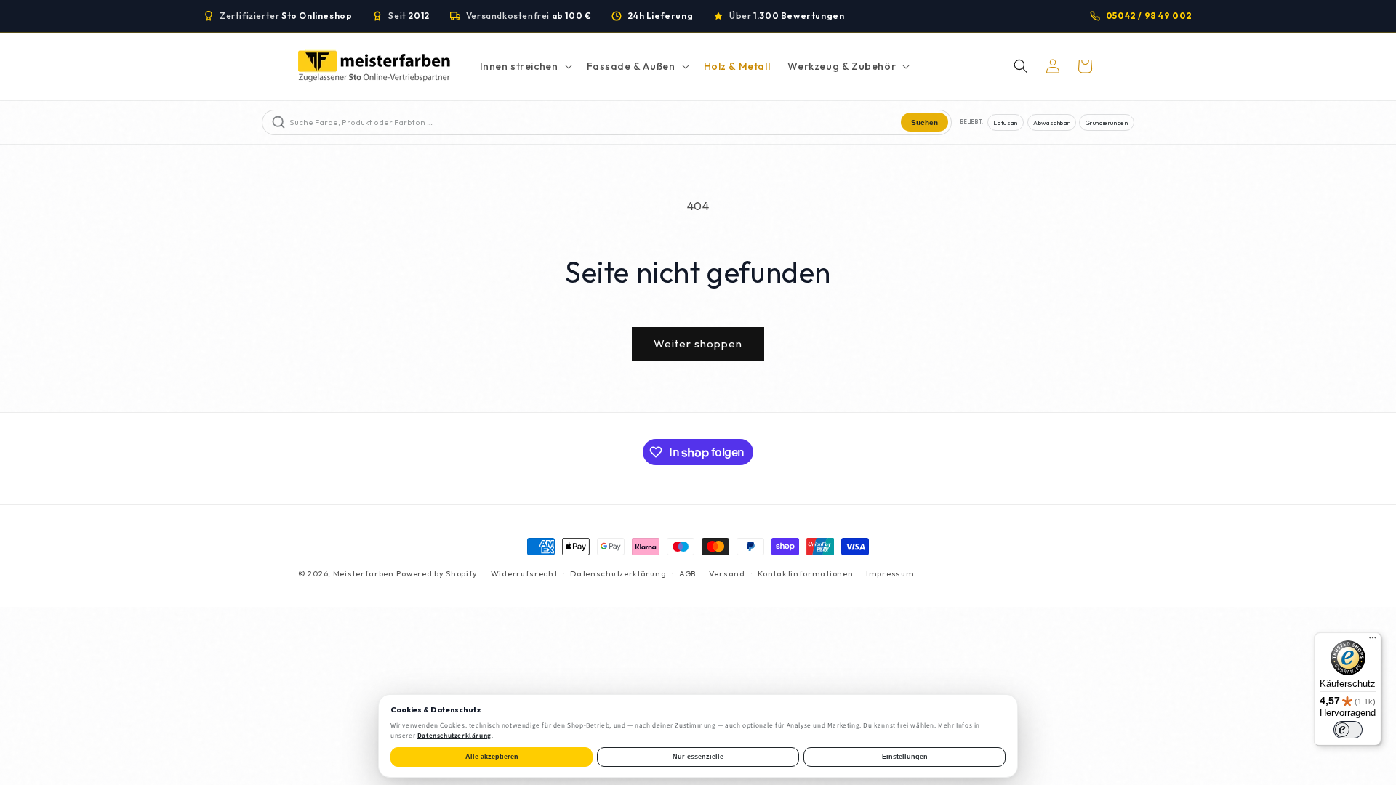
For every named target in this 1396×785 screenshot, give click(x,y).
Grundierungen (1107, 122)
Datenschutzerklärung (618, 573)
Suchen (924, 122)
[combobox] (593, 122)
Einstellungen (905, 756)
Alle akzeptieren (491, 756)
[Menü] (1372, 641)
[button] (524, 66)
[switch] (1348, 729)
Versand (727, 573)
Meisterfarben (363, 573)
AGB (687, 573)
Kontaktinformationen (805, 573)
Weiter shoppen (698, 343)
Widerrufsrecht (524, 573)
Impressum (890, 573)
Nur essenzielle (698, 756)
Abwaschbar (1051, 122)
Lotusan (1005, 122)
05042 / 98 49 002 (1149, 15)
